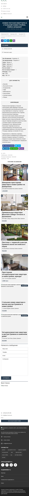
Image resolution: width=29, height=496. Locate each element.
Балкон (3, 449)
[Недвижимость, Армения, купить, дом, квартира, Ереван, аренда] (1, 17)
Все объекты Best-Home (14, 421)
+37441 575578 (7, 440)
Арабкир (9, 64)
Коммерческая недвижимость (7, 479)
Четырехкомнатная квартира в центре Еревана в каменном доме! (14, 334)
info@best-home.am (7, 13)
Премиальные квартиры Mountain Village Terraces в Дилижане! (13, 214)
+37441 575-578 (6, 8)
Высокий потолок (12, 449)
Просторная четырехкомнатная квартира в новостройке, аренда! (14, 274)
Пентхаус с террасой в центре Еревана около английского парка (14, 244)
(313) (5, 34)
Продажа (15, 60)
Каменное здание (22, 449)
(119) (22, 34)
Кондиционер (5, 452)
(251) (13, 34)
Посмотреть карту (7, 52)
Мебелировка (18, 452)
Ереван (9, 62)
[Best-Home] (14, 398)
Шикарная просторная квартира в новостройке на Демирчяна (13, 184)
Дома (2, 476)
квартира (12, 106)
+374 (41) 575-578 (7, 48)
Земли (2, 483)
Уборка (3, 457)
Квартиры (15, 58)
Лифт (12, 452)
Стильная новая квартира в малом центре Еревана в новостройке (13, 304)
